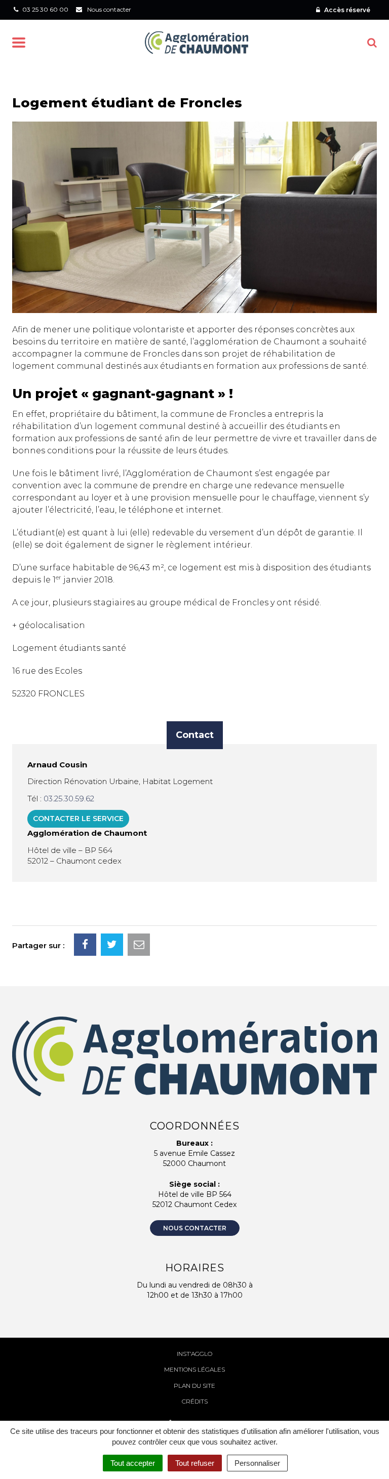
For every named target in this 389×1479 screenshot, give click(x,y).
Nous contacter (194, 1228)
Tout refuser (194, 1463)
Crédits (195, 1401)
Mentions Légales (194, 1369)
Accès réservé (346, 10)
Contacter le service (78, 818)
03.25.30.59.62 (69, 798)
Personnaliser (257, 1463)
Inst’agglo (194, 1353)
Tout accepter (132, 1463)
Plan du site (194, 1385)
